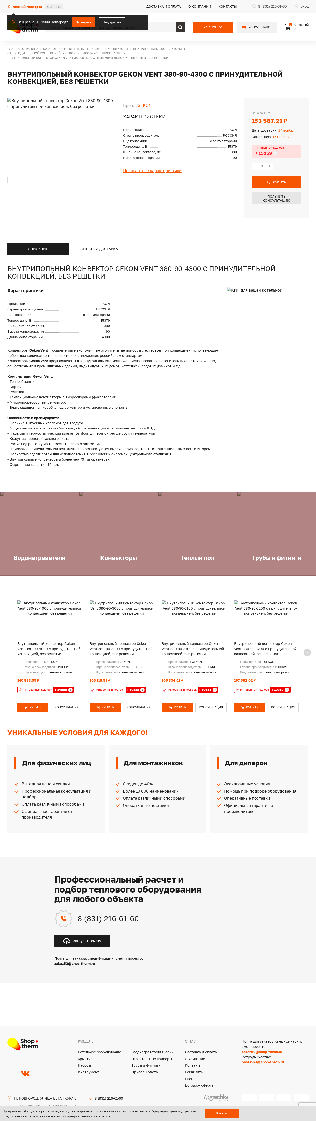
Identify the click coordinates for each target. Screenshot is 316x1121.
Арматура (86, 1059)
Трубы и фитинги (146, 1065)
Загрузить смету (87, 941)
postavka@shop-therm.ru (263, 1062)
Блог (189, 1079)
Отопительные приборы (151, 1059)
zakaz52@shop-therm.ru (262, 1052)
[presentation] (307, 652)
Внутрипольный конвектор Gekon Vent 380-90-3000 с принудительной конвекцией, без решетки (121, 648)
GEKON (145, 105)
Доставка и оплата (163, 6)
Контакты (227, 6)
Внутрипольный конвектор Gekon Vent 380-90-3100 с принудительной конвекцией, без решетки (193, 648)
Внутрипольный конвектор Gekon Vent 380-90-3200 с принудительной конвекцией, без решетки (265, 648)
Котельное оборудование (99, 1052)
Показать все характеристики (152, 170)
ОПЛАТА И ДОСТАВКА (99, 249)
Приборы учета (144, 1072)
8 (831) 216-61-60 (108, 918)
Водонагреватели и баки (152, 1052)
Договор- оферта (199, 1085)
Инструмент (88, 1072)
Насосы (84, 1065)
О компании (199, 6)
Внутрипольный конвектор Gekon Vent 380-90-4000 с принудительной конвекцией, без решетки (48, 648)
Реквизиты (194, 1072)
